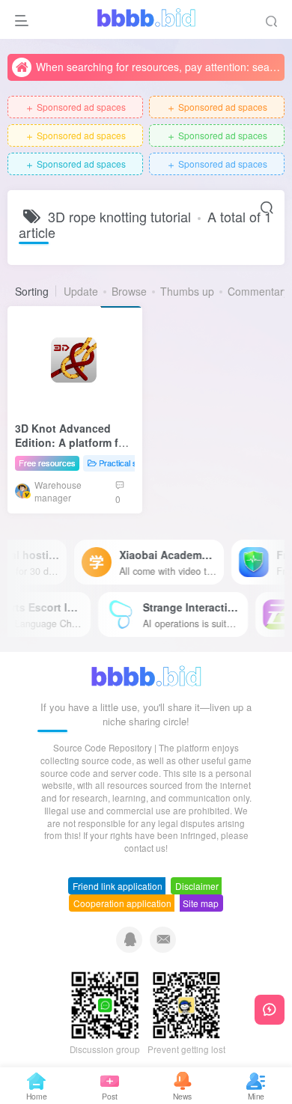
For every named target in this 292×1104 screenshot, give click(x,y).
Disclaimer (197, 885)
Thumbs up (187, 291)
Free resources (47, 463)
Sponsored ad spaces (75, 107)
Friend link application (117, 885)
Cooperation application (122, 903)
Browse (129, 291)
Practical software (131, 463)
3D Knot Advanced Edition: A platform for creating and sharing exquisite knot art (72, 450)
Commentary (258, 291)
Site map (201, 903)
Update (81, 291)
